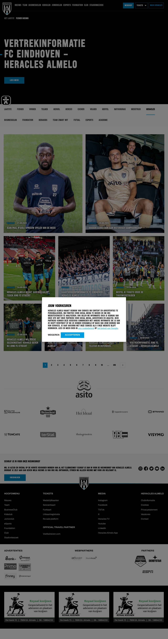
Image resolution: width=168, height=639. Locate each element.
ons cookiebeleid (86, 328)
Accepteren (72, 335)
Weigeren (53, 335)
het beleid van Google (107, 328)
